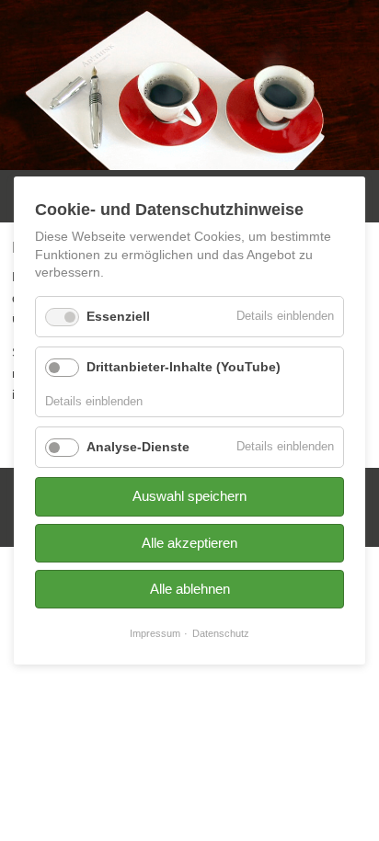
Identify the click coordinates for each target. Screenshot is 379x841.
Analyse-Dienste (138, 446)
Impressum (155, 633)
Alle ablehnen (190, 589)
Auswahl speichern (189, 496)
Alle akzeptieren (189, 543)
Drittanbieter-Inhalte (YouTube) (183, 366)
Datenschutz (220, 633)
